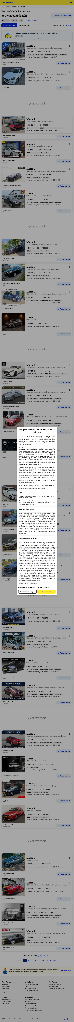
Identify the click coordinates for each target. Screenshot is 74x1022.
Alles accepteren (46, 592)
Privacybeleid (22, 587)
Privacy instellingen (27, 592)
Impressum (31, 587)
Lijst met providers (43, 587)
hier (40, 464)
